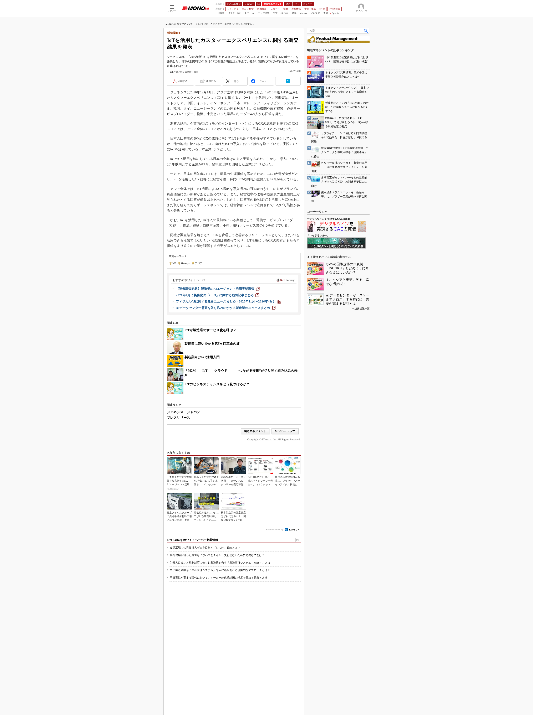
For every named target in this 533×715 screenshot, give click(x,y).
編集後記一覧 (362, 308)
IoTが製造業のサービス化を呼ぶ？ (210, 330)
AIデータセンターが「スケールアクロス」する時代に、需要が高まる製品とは (347, 299)
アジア (198, 263)
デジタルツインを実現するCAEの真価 (328, 218)
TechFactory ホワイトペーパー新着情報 (192, 540)
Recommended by (275, 529)
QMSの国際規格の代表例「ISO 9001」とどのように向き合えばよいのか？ (347, 268)
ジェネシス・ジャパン (183, 412)
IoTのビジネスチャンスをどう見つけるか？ (217, 384)
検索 (366, 30)
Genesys (185, 263)
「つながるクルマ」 (318, 235)
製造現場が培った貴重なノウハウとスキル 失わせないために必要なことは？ (217, 555)
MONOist (170, 24)
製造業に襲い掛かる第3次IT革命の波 (212, 343)
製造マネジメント (186, 24)
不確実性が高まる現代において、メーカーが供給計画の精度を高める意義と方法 (218, 577)
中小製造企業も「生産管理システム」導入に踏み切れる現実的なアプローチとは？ (220, 570)
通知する (211, 81)
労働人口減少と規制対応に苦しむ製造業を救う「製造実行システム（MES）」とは (220, 562)
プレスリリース (178, 417)
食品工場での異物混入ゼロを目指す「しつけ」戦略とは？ (205, 547)
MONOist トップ (285, 431)
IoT (174, 263)
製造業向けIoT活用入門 (202, 357)
